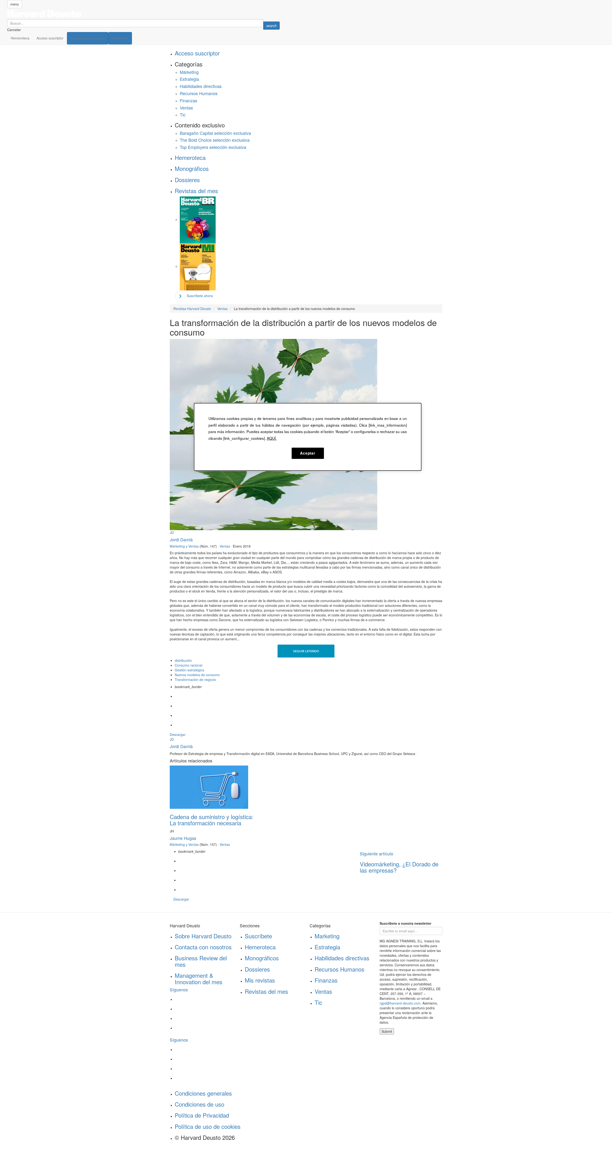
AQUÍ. (272, 438)
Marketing (327, 936)
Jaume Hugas (183, 838)
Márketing (189, 72)
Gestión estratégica (189, 670)
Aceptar (307, 453)
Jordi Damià (181, 539)
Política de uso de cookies (207, 1126)
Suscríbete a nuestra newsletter (405, 923)
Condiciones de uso (199, 1104)
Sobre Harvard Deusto (203, 936)
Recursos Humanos (199, 93)
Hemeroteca (20, 38)
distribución (183, 660)
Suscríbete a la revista (87, 38)
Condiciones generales (203, 1093)
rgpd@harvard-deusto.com (400, 1003)
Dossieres (187, 179)
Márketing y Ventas (184, 546)
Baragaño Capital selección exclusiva (215, 133)
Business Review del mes (201, 961)
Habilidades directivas (201, 86)
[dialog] (307, 437)
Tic (183, 114)
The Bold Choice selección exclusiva (215, 140)
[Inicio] (143, 13)
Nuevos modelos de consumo (197, 674)
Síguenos (179, 989)
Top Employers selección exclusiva (213, 147)
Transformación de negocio (195, 679)
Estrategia (189, 79)
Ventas (186, 107)
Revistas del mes (196, 190)
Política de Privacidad (202, 1115)
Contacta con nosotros (203, 947)
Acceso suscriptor (50, 38)
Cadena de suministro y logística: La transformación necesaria (211, 819)
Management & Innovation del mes (198, 978)
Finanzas (188, 100)
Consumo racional (188, 665)
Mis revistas (260, 980)
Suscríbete (258, 936)
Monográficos (192, 168)
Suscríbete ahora (200, 295)
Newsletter (120, 38)
